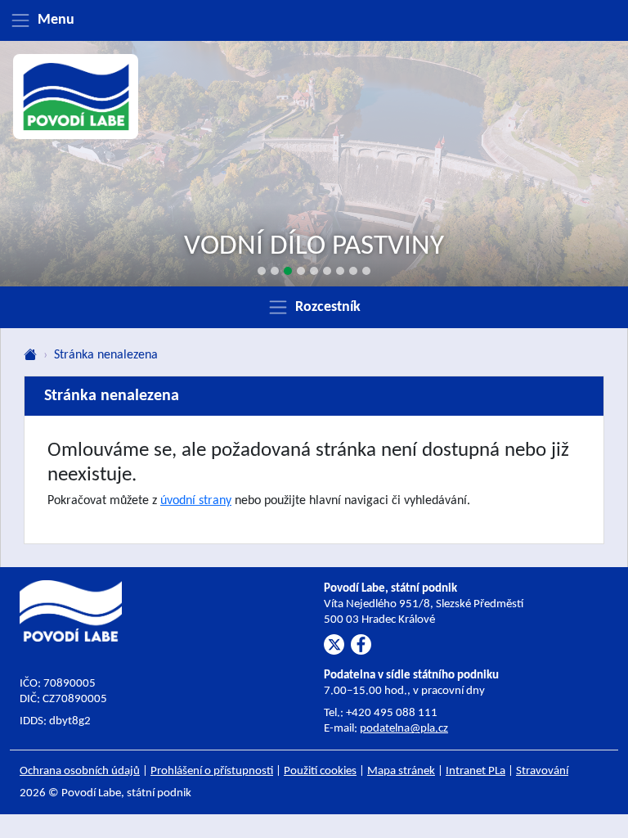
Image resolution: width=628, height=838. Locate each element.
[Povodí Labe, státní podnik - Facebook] (361, 644)
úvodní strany (195, 500)
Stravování (542, 771)
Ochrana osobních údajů (80, 771)
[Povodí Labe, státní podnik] (76, 96)
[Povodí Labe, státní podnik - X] (334, 644)
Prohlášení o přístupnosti (211, 771)
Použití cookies (320, 771)
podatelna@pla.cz (404, 729)
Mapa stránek (401, 771)
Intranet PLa (475, 771)
